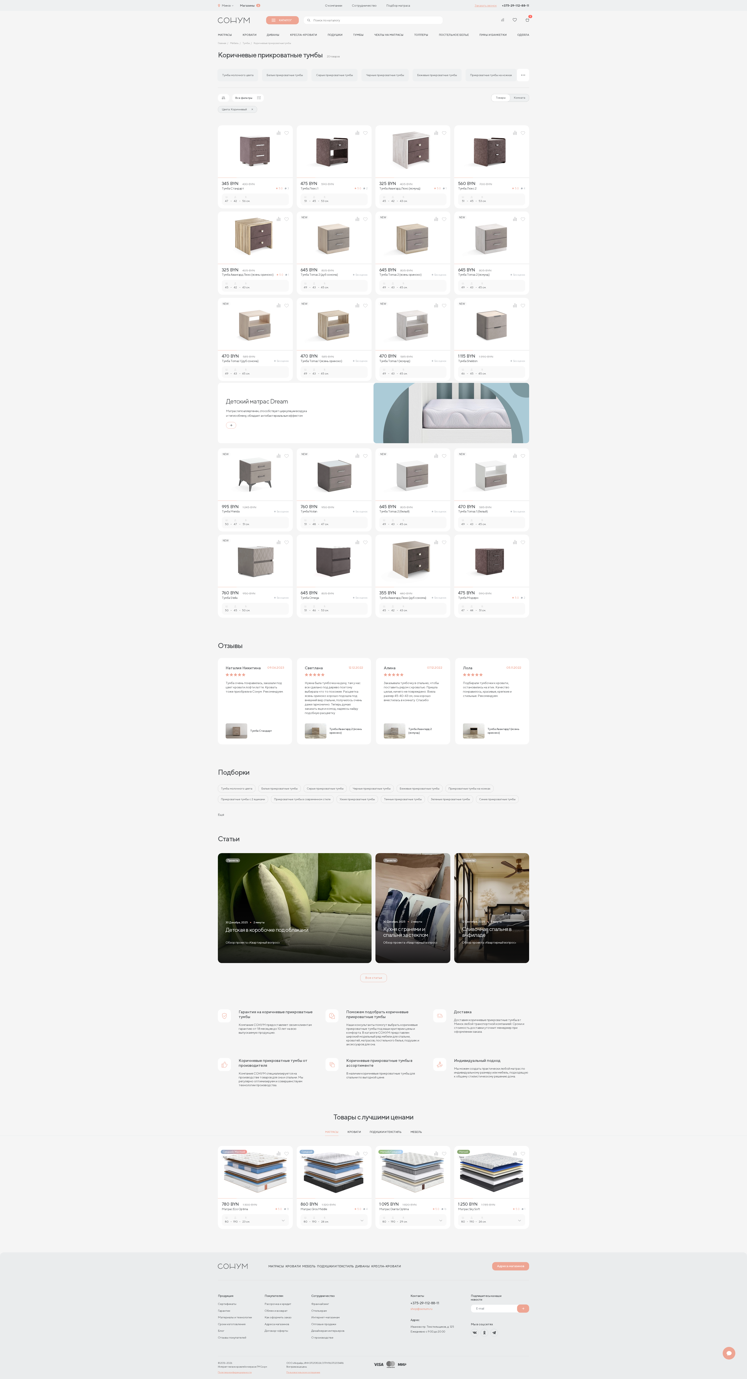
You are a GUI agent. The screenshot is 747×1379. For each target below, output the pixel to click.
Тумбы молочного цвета (236, 788)
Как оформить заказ (278, 1317)
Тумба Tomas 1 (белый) (473, 511)
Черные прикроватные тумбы (372, 788)
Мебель (416, 1131)
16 (445, 1209)
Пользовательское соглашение (303, 1372)
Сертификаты (227, 1303)
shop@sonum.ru (421, 1309)
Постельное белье (454, 34)
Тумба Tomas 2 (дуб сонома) (319, 274)
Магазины (247, 5)
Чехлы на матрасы (388, 34)
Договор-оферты (276, 1330)
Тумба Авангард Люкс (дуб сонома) (402, 597)
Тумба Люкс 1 (309, 188)
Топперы (421, 34)
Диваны (273, 34)
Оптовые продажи (323, 1324)
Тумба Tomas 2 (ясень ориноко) (400, 274)
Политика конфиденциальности (235, 1372)
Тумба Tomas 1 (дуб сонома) (240, 361)
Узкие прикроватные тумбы (357, 799)
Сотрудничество (364, 5)
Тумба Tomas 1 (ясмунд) (394, 361)
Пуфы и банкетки (493, 34)
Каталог (285, 20)
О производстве (322, 1337)
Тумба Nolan (309, 511)
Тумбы (358, 34)
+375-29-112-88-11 (515, 5)
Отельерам (319, 1310)
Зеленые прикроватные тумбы (450, 799)
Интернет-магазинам (325, 1317)
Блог (221, 1330)
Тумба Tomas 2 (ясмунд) (473, 274)
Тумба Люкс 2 (467, 188)
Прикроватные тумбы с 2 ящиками (243, 799)
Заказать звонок (486, 5)
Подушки (335, 34)
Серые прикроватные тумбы (325, 788)
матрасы (225, 34)
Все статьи (373, 978)
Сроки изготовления (231, 1324)
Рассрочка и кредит (278, 1303)
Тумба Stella (229, 597)
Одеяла (523, 34)
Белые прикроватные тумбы (279, 788)
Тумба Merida (230, 511)
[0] (527, 20)
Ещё (221, 815)
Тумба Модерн (468, 597)
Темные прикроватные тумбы (403, 799)
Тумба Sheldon (468, 361)
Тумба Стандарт (233, 188)
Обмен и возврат (276, 1310)
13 (288, 1209)
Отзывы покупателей (232, 1337)
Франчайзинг (320, 1303)
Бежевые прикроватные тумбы (419, 788)
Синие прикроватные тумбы (497, 799)
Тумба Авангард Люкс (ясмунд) (399, 188)
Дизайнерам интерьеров (328, 1330)
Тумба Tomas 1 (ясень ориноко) (321, 361)
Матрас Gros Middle (314, 1209)
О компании (333, 5)
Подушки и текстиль (385, 1131)
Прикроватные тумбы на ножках (469, 788)
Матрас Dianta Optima (394, 1209)
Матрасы (331, 1131)
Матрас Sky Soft (469, 1209)
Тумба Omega (310, 597)
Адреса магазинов (510, 1266)
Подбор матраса (398, 5)
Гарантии (224, 1310)
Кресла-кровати (303, 34)
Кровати (249, 34)
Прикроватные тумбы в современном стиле (302, 799)
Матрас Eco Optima (235, 1209)
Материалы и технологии (235, 1317)
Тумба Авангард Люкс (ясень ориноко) (247, 274)
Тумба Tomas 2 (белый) (394, 511)
